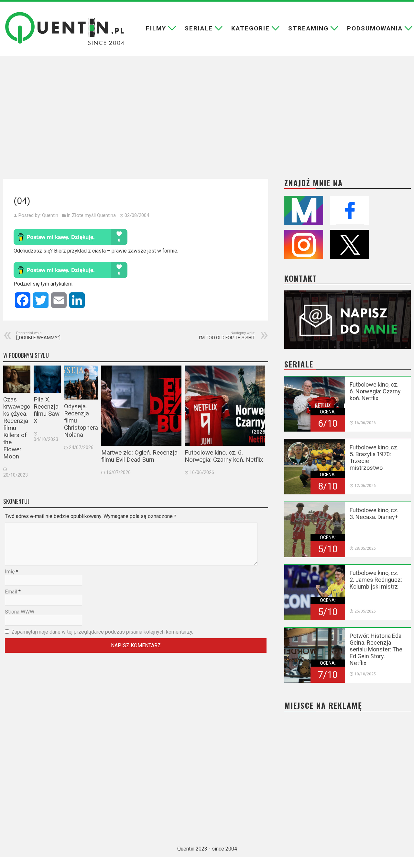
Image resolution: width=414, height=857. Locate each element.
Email (11, 592)
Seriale (199, 28)
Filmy (156, 28)
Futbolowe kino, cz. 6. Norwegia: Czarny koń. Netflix (224, 456)
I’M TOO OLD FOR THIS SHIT (227, 335)
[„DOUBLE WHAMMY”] (38, 335)
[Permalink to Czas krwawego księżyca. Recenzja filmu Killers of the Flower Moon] (16, 379)
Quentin (50, 215)
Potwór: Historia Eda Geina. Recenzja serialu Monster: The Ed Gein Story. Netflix (376, 649)
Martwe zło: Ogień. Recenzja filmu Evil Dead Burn (139, 456)
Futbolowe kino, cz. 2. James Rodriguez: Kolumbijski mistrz (376, 579)
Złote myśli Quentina (94, 215)
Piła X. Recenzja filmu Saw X (47, 410)
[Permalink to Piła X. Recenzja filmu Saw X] (47, 379)
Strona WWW (19, 612)
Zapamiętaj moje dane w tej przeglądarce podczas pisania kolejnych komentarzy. (102, 632)
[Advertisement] (207, 112)
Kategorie (250, 28)
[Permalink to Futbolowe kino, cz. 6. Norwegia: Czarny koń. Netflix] (225, 406)
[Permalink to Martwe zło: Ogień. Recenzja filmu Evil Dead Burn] (141, 406)
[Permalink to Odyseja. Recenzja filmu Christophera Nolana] (81, 383)
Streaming (308, 28)
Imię (10, 572)
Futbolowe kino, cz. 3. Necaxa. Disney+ (374, 513)
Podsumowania (375, 28)
